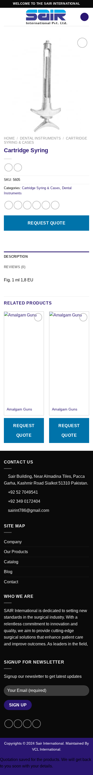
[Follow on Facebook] (8, 723)
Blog (8, 571)
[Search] (84, 17)
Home (9, 138)
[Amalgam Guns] (24, 339)
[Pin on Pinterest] (46, 205)
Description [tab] (16, 257)
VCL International (46, 749)
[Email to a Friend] (36, 205)
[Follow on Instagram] (18, 723)
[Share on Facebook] (18, 205)
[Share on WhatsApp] (8, 205)
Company (13, 542)
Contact (11, 582)
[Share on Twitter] (27, 205)
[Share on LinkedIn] (55, 205)
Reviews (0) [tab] (14, 267)
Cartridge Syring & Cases (41, 188)
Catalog (11, 562)
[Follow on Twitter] (27, 723)
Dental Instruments (40, 138)
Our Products (16, 551)
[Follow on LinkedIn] (36, 723)
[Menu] (7, 16)
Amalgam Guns (19, 409)
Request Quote (46, 223)
